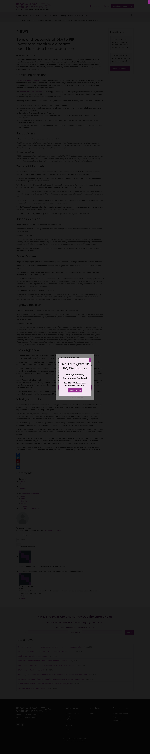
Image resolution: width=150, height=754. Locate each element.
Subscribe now (75, 390)
